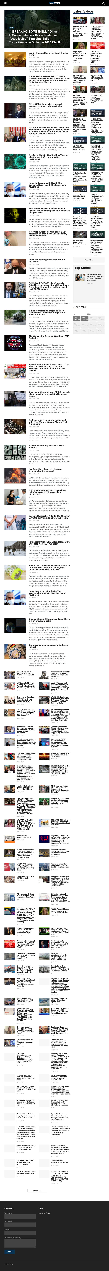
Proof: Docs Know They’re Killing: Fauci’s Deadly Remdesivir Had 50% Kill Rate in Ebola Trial (60, 931)
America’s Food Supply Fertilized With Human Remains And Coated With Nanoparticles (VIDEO (26, 944)
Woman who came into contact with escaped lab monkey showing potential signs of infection (60, 801)
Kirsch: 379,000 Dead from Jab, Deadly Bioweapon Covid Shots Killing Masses (59, 1102)
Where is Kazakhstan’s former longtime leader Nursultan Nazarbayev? (26, 955)
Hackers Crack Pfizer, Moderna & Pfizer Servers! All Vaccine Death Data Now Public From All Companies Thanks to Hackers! (60, 1149)
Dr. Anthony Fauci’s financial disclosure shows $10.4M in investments (59, 1077)
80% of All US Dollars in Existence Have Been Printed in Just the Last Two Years (60, 822)
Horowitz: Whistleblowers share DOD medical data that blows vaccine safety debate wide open (48, 233)
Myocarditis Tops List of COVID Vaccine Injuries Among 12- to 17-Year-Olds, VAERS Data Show (60, 1117)
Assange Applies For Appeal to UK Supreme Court (79, 196)
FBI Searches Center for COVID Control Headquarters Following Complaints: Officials (60, 789)
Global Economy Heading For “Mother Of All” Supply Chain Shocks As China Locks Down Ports (25, 969)
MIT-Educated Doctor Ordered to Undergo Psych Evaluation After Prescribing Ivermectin (26, 685)
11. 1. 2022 (94, 162)
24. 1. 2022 (21, 899)
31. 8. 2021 (94, 255)
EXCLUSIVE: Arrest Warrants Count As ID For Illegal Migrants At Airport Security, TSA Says (25, 867)
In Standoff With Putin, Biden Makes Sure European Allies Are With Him (49, 542)
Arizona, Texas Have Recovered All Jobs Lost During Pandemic (60, 865)
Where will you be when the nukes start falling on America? (60, 755)
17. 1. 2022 (21, 1120)
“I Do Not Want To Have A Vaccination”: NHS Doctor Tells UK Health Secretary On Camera (80, 177)
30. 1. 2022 (21, 690)
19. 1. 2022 (21, 1046)
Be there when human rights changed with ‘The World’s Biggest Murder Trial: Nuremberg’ (48, 421)
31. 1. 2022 (33, 572)
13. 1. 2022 (94, 135)
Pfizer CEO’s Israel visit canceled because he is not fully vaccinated (32, 40)
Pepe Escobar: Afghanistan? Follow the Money (79, 242)
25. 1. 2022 (55, 857)
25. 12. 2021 (77, 201)
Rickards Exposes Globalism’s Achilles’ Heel (60, 1161)
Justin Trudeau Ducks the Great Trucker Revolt (48, 53)
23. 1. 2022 (55, 915)
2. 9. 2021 (77, 246)
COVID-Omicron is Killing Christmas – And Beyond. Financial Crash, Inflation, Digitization (97, 199)
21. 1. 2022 (55, 973)
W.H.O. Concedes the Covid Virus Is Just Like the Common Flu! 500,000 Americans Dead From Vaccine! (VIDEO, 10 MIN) (25, 853)
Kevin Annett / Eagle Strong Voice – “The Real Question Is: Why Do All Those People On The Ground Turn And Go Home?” (49, 367)
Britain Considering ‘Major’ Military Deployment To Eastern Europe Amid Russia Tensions (47, 312)
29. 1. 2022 (21, 718)
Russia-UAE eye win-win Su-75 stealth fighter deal (59, 1000)
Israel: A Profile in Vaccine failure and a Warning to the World (25, 673)
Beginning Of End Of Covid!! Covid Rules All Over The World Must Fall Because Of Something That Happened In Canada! (60, 839)
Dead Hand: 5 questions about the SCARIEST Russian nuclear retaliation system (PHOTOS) (59, 956)
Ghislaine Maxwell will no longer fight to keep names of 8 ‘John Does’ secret (25, 1116)
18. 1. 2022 (55, 1082)
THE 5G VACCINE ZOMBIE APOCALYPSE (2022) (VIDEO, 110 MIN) (25, 1162)
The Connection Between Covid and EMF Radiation (49, 337)
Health (12, 35)
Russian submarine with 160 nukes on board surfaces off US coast (25, 1077)
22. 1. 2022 (55, 949)
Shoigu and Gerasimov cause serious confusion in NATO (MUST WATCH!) (26, 699)
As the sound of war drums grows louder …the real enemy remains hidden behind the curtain (26, 729)
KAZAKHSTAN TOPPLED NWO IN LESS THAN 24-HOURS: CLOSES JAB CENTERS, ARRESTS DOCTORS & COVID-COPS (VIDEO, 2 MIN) (96, 153)
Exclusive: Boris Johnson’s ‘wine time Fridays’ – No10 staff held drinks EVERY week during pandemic (60, 1030)
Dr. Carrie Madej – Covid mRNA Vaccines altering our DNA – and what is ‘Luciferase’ (49, 156)
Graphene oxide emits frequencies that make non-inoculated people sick (26, 1102)
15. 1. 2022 (21, 1176)
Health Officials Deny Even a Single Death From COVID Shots (25, 787)
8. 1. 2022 (94, 184)
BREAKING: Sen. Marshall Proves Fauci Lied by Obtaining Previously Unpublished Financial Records (26, 982)
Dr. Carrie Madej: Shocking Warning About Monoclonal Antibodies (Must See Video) (25, 1030)
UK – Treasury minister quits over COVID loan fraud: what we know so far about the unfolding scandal (26, 742)
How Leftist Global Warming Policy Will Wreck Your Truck (25, 1000)
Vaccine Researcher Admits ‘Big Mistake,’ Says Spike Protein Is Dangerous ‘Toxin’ (49, 516)
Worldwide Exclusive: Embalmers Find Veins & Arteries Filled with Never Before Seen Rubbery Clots (60, 700)
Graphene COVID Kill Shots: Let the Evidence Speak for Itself (25, 1041)
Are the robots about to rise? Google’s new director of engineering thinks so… (60, 674)
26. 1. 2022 (21, 831)
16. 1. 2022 (21, 1167)
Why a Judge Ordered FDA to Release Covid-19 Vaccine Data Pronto (26, 895)
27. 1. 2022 (55, 776)
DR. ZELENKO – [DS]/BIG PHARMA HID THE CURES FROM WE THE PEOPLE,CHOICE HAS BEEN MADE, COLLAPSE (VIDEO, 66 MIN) (59, 1176)
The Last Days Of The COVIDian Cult (25, 877)
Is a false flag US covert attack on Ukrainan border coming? (45, 469)
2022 (89, 314)
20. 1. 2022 (55, 1015)
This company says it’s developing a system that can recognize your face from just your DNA (49, 210)
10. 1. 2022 (77, 184)
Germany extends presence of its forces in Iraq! (48, 645)
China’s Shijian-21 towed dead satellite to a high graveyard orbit (49, 619)
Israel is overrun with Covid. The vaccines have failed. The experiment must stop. (47, 592)
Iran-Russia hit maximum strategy (24, 836)
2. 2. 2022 (13, 46)
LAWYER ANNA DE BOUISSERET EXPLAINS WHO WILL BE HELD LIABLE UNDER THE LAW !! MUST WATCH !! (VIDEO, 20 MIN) (26, 824)
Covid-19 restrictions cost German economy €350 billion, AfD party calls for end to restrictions (26, 712)
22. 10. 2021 (77, 228)
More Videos (89, 260)
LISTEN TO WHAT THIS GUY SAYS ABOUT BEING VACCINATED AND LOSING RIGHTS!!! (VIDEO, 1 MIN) (96, 177)
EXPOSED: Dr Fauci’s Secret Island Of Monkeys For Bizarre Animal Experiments (60, 1010)
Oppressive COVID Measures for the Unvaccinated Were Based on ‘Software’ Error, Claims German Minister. (59, 743)
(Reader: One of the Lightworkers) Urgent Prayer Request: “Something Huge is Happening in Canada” (60, 729)
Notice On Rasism (45, 1213)
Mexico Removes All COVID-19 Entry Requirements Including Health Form (26, 1147)
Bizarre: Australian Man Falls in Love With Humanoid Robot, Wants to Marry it (26, 930)
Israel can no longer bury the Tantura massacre (47, 260)
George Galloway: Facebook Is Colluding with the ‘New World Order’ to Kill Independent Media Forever (80, 221)
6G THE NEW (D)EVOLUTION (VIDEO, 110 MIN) (79, 147)
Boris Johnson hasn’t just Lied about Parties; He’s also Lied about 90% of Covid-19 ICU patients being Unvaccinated (60, 1131)
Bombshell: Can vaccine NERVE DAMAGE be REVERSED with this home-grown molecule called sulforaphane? (49, 567)
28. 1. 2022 (55, 749)
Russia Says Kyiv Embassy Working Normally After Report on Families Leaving (60, 968)
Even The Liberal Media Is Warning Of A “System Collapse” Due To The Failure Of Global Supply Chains (96, 222)
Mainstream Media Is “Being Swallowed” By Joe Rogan (26, 1172)
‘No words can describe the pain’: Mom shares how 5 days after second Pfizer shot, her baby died (59, 1043)
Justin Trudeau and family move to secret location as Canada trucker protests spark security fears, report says (60, 687)
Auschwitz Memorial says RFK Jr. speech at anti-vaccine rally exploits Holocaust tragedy (49, 393)
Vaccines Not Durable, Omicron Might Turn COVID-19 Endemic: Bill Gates (26, 1088)
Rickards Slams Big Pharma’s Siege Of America (48, 446)
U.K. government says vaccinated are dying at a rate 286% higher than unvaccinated (47, 492)
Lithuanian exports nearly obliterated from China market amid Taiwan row (60, 851)
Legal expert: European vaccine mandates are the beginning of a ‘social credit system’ (60, 910)
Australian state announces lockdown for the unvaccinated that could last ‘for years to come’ (60, 944)
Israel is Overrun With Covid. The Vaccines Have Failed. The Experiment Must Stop (47, 184)
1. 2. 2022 (32, 292)
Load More (37, 1191)
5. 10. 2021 (94, 230)
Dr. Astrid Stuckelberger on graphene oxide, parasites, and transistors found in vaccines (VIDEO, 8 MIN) (25, 1058)
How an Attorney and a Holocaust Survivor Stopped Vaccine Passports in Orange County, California (26, 756)
